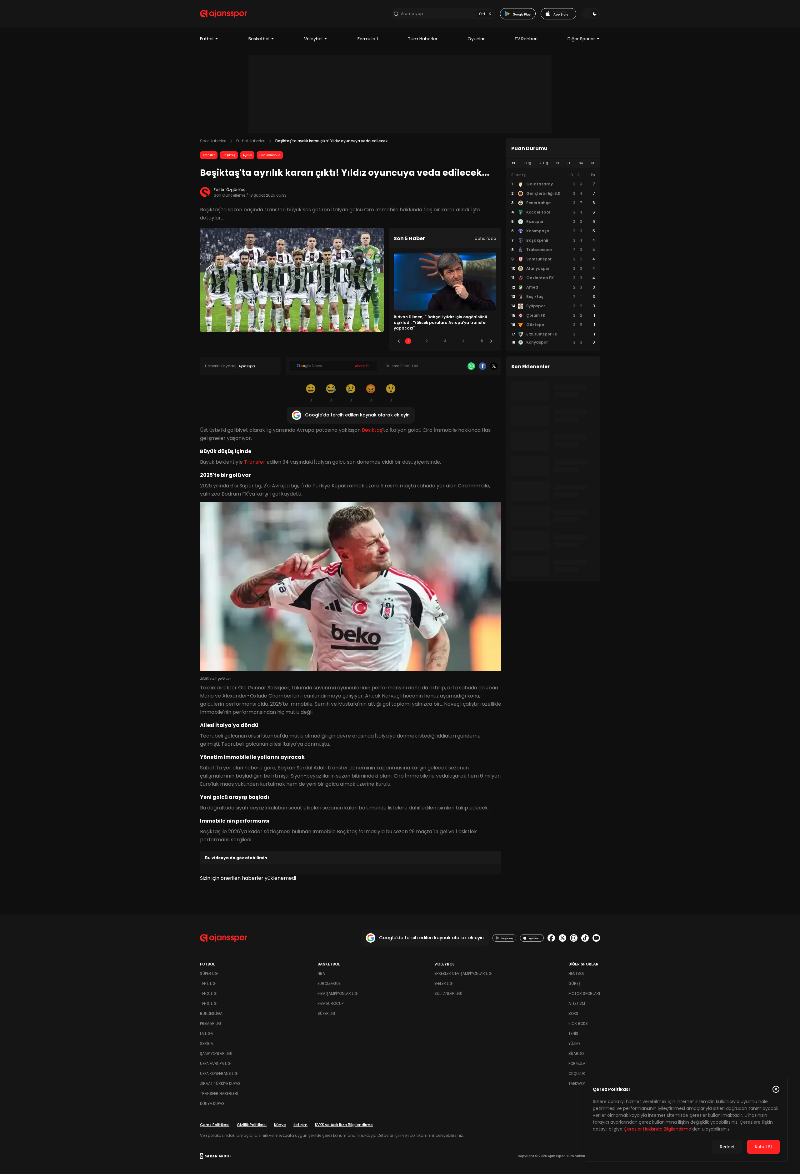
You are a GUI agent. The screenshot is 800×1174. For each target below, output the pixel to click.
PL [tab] (558, 163)
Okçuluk (576, 1073)
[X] (494, 366)
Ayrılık (247, 155)
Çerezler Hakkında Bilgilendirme (657, 1129)
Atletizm (576, 1003)
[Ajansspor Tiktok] (585, 938)
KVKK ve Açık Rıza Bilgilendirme (344, 1124)
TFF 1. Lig (208, 983)
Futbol (206, 39)
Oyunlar (476, 39)
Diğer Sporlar (581, 39)
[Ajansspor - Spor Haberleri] (223, 14)
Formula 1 (368, 39)
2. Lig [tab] (543, 163)
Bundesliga (211, 1013)
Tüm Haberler (423, 39)
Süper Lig (209, 973)
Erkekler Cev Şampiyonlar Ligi (463, 973)
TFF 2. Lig (208, 993)
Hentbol (576, 973)
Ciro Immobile (269, 155)
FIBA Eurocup (330, 1003)
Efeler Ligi (443, 983)
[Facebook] (482, 366)
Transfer (208, 155)
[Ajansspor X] (562, 938)
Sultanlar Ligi (448, 993)
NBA (321, 973)
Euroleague (329, 983)
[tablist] (553, 163)
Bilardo (576, 1053)
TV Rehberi (526, 39)
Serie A (206, 1043)
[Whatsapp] (471, 366)
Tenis (573, 1033)
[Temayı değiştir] (590, 13)
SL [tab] (513, 163)
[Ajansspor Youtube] (596, 938)
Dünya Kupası (213, 1103)
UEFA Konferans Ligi (219, 1073)
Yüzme (574, 1043)
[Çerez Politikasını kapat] (776, 1089)
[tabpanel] (553, 258)
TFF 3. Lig (208, 1003)
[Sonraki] (491, 341)
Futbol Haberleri (250, 141)
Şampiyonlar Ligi (216, 1053)
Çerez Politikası (214, 1124)
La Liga (206, 1033)
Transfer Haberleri (219, 1093)
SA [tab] (581, 163)
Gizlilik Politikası (252, 1124)
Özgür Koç (236, 189)
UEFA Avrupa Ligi (216, 1063)
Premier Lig (210, 1023)
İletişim (300, 1124)
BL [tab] (593, 163)
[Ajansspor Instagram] (574, 938)
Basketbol (258, 39)
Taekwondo (580, 1083)
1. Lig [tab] (527, 163)
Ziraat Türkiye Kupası (221, 1083)
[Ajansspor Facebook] (551, 938)
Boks (573, 1013)
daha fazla (485, 238)
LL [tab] (569, 163)
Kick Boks (578, 1023)
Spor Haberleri (213, 141)
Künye (280, 1124)
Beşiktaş (228, 155)
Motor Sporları (584, 993)
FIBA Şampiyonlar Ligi (338, 993)
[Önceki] (398, 341)
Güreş (574, 983)
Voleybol (313, 39)
